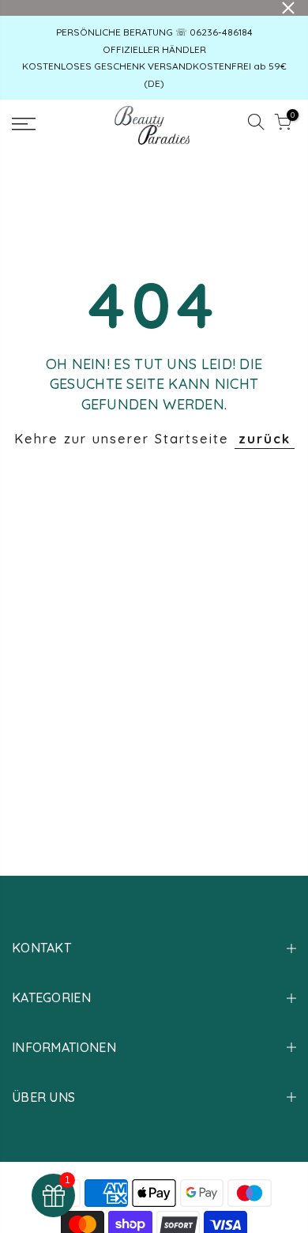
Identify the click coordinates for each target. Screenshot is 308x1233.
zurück (265, 438)
